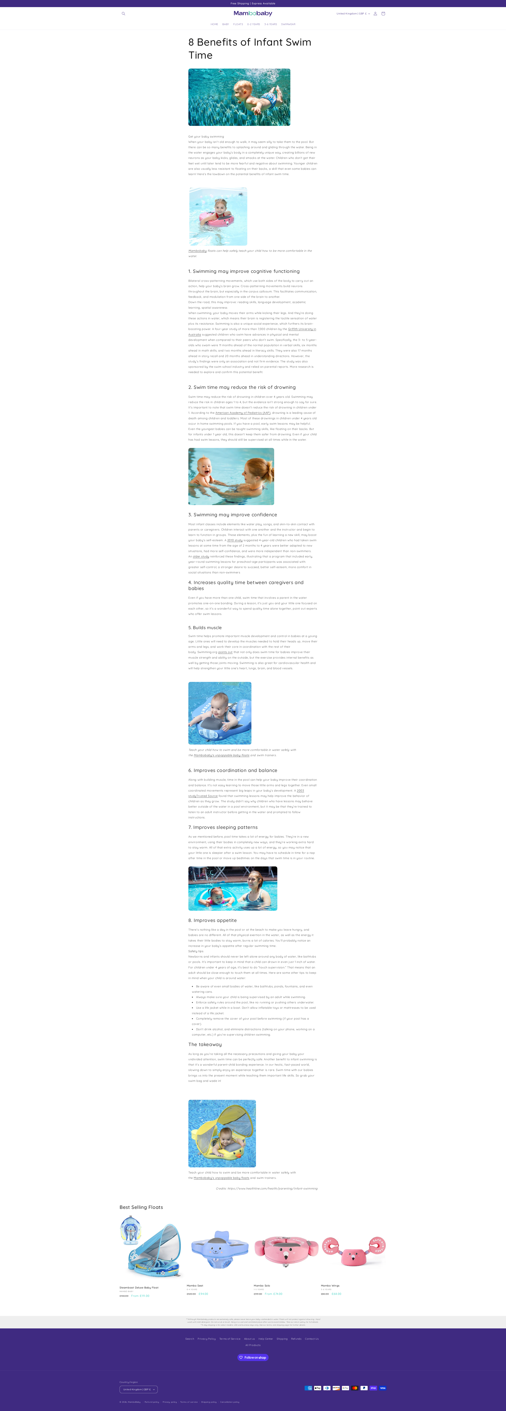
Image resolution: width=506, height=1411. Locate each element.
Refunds (296, 1338)
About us (249, 1338)
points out (225, 652)
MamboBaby (134, 1402)
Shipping (282, 1338)
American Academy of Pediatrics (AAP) (242, 413)
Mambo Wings (330, 1285)
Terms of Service (230, 1338)
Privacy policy (170, 1402)
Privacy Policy (207, 1338)
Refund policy (152, 1402)
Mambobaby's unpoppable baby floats (221, 755)
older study (201, 556)
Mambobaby (197, 251)
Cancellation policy (230, 1402)
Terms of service (189, 1402)
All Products (253, 1345)
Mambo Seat (195, 1285)
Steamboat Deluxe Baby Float (139, 1287)
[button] (123, 14)
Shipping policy (209, 1402)
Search (189, 1338)
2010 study (235, 540)
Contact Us (312, 1338)
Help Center (266, 1338)
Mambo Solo (262, 1285)
